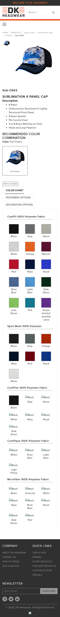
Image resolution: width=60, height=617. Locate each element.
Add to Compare (10, 184)
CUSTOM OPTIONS (42, 570)
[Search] (53, 12)
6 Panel (9, 35)
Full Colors (15, 171)
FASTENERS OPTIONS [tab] (18, 197)
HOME (5, 32)
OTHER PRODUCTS (42, 561)
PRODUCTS (16, 32)
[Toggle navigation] (4, 24)
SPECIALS (37, 575)
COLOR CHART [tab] (14, 190)
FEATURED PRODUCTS (44, 566)
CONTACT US (9, 557)
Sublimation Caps (45, 32)
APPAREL (37, 557)
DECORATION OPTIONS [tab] (19, 204)
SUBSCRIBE (49, 591)
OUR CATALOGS (10, 566)
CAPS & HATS (39, 552)
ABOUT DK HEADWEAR (14, 552)
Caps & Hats (29, 32)
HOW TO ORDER (11, 561)
